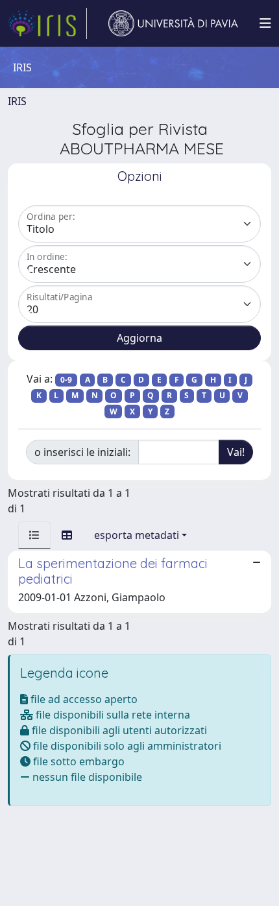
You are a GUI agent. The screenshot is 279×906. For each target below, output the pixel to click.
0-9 (66, 379)
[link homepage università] (173, 23)
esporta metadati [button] (136, 535)
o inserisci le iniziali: (82, 452)
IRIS (17, 101)
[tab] (34, 535)
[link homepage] (47, 23)
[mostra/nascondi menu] (265, 23)
